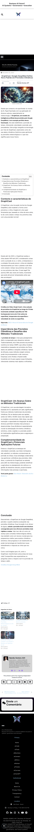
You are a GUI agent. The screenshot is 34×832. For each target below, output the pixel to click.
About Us (17, 786)
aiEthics (17, 760)
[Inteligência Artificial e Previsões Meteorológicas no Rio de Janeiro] (7, 615)
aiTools (17, 749)
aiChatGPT (17, 774)
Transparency (16, 793)
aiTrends (17, 767)
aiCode (17, 746)
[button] (2, 14)
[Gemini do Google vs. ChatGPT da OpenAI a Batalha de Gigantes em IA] (7, 635)
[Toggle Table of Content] (29, 176)
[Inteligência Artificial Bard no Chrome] (23, 615)
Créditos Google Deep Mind (10, 565)
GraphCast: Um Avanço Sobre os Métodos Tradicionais (16, 186)
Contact (17, 797)
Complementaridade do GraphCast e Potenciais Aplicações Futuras (15, 191)
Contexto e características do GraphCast (16, 179)
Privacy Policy (17, 790)
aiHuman (17, 763)
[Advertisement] (17, 37)
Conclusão (6, 194)
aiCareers (17, 756)
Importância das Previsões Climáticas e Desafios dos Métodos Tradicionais (15, 182)
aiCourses (17, 770)
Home (17, 742)
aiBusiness (17, 753)
